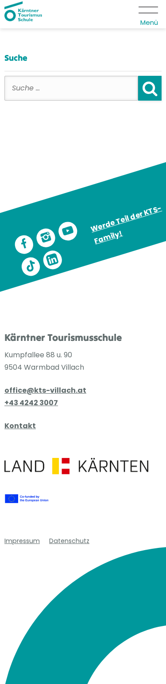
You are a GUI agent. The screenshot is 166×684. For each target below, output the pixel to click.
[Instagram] (46, 238)
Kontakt (20, 426)
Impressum (22, 540)
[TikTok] (30, 266)
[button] (149, 14)
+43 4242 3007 (31, 403)
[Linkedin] (52, 259)
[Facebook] (23, 244)
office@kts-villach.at (45, 390)
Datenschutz (69, 540)
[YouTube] (67, 231)
